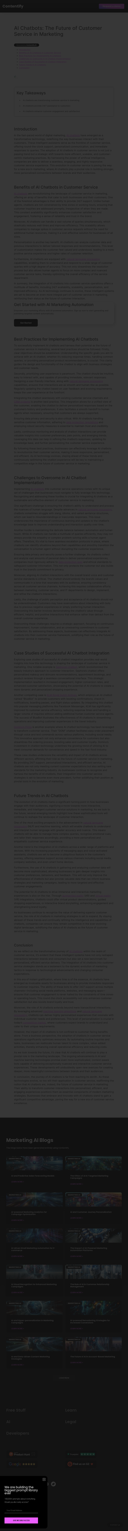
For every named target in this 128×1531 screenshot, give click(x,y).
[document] (64, 765)
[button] (44, 1479)
